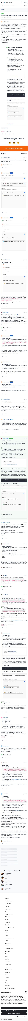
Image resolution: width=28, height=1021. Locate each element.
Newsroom (7, 985)
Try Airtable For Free (9, 988)
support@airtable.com (16, 620)
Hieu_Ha (4, 762)
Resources (7, 953)
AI (5, 911)
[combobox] (14, 6)
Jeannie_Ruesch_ (6, 522)
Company (7, 972)
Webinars (7, 951)
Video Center (8, 943)
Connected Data (9, 914)
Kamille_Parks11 (6, 157)
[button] (1, 2)
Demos (6, 946)
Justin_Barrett (6, 312)
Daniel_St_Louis (6, 633)
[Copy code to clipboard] (24, 95)
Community (8, 964)
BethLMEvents (8, 880)
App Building (8, 909)
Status (6, 983)
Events (6, 940)
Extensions (7, 906)
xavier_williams (6, 21)
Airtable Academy (9, 938)
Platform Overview (9, 901)
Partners (7, 956)
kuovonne (5, 575)
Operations (7, 925)
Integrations (8, 903)
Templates (7, 967)
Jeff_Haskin (5, 794)
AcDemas (7, 877)
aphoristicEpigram (8, 873)
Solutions (7, 917)
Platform (7, 898)
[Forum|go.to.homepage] (8, 2)
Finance (7, 932)
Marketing (7, 922)
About (6, 975)
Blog (6, 980)
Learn (6, 935)
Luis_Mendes (5, 717)
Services (7, 959)
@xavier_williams (16, 314)
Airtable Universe (9, 969)
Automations (5, 10)
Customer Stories (9, 948)
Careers (7, 977)
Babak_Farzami (6, 746)
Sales (6, 930)
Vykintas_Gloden (8, 884)
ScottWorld (5, 594)
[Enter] (2, 6)
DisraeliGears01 (8, 888)
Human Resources (9, 927)
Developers (7, 961)
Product (7, 919)
